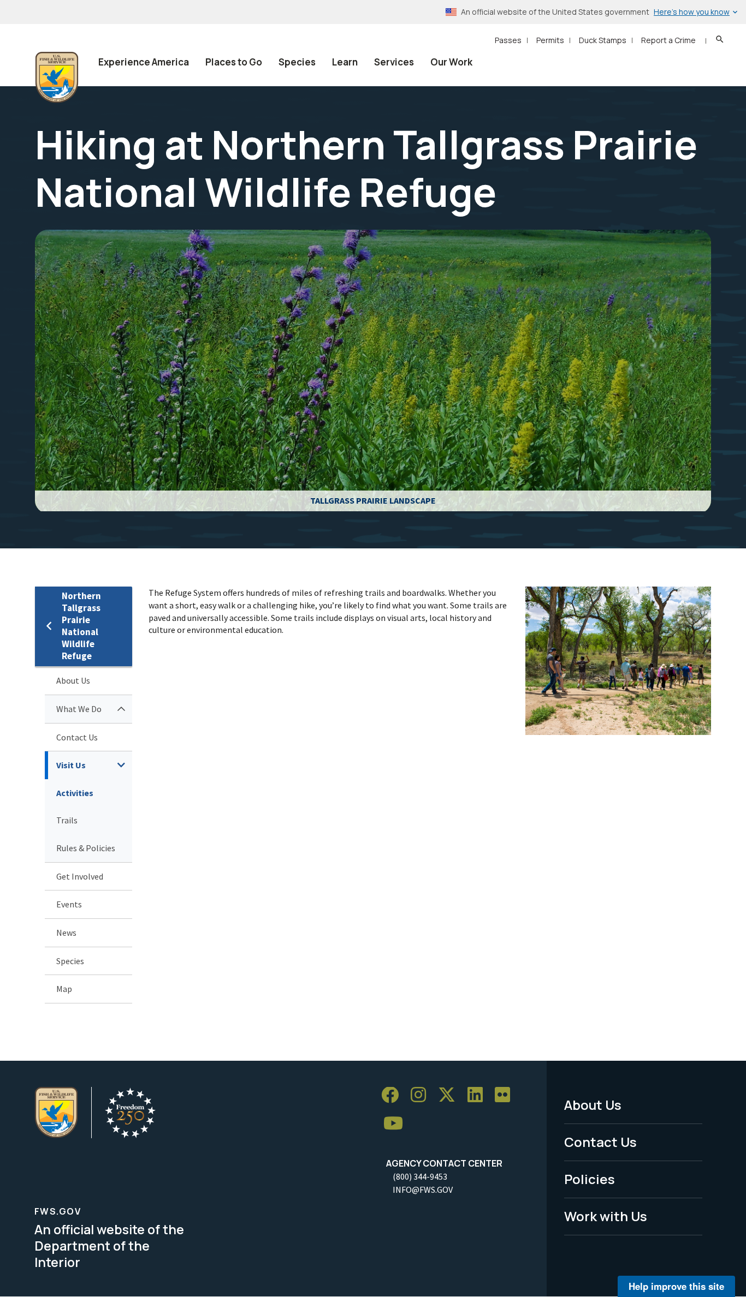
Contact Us (77, 737)
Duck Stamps (602, 40)
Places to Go (233, 62)
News (66, 932)
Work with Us (605, 1216)
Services (394, 62)
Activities (74, 792)
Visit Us (71, 765)
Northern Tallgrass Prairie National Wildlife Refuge (81, 626)
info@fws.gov (423, 1189)
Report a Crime (668, 40)
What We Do (79, 708)
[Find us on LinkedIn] (478, 1095)
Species (297, 62)
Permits (550, 40)
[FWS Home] (57, 77)
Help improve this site (676, 1286)
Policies (589, 1179)
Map (64, 988)
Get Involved (79, 876)
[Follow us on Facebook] (393, 1095)
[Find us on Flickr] (506, 1095)
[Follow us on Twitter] (450, 1095)
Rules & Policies (85, 847)
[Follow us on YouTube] (397, 1123)
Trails (67, 820)
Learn (345, 62)
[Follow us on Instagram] (422, 1095)
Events (69, 904)
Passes (508, 40)
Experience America (143, 62)
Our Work (451, 62)
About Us (73, 680)
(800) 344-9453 (420, 1176)
